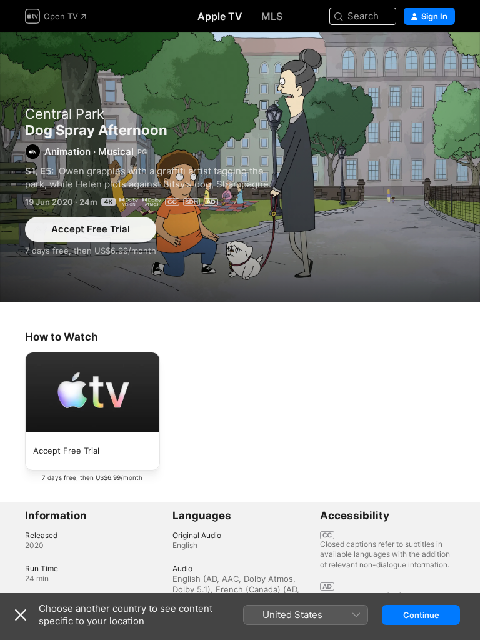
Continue (421, 615)
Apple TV (220, 16)
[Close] (20, 615)
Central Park (64, 114)
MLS (271, 16)
